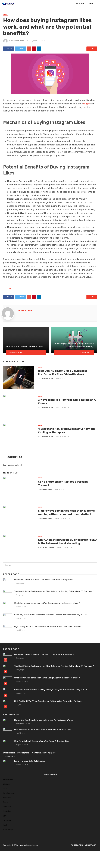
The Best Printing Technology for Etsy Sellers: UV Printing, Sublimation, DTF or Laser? (54, 591)
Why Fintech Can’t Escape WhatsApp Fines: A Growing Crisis (41, 741)
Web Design (8, 829)
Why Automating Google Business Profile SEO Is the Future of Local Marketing (67, 541)
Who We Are (90, 845)
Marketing (7, 811)
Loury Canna (46, 489)
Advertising (8, 779)
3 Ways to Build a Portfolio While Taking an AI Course (67, 401)
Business (7, 784)
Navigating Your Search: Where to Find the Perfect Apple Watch (43, 720)
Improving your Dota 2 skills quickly (30, 761)
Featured (7, 798)
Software (7, 820)
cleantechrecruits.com (28, 845)
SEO (5, 816)
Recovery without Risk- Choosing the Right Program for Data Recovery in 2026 (51, 615)
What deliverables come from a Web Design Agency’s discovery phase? (47, 603)
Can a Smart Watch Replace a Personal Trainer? (63, 483)
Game (5, 802)
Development (9, 793)
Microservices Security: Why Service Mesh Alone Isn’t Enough (42, 729)
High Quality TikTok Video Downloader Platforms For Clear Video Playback (62, 372)
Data (5, 788)
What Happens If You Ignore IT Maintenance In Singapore (29, 753)
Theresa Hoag (17, 41)
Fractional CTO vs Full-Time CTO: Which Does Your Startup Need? (44, 579)
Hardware (7, 807)
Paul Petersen (47, 547)
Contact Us (77, 845)
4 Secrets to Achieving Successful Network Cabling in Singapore (66, 430)
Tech (5, 14)
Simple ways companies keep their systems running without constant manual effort (66, 512)
